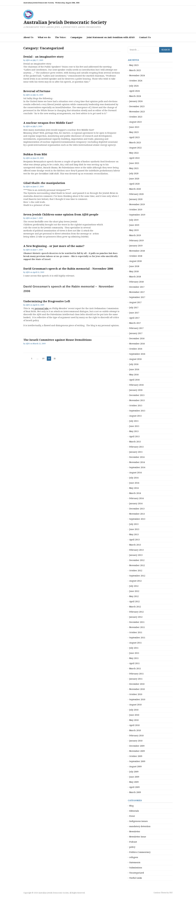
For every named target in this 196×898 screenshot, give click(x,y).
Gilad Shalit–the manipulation (44, 182)
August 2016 (135, 359)
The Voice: (60, 37)
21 (55, 358)
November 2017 (137, 292)
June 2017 (134, 313)
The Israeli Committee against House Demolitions (57, 339)
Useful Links (135, 878)
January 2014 (135, 503)
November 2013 (137, 514)
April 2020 (134, 184)
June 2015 (134, 426)
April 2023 (134, 137)
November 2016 (137, 343)
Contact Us (145, 37)
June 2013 (134, 529)
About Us (28, 37)
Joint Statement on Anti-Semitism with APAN (111, 37)
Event (132, 816)
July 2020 (133, 173)
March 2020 (135, 189)
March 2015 (135, 441)
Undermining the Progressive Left (46, 301)
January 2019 (135, 246)
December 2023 (136, 106)
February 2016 (136, 385)
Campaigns (76, 37)
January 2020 (135, 199)
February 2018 (136, 282)
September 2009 (137, 761)
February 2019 (136, 240)
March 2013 (135, 545)
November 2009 (137, 751)
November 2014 (137, 462)
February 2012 (136, 612)
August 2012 (135, 581)
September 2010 (137, 699)
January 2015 (135, 452)
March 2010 (135, 730)
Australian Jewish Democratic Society (65, 22)
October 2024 (135, 81)
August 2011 (135, 643)
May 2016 (134, 374)
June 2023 (134, 127)
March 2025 (135, 70)
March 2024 (135, 96)
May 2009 (134, 782)
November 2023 (137, 111)
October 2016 (135, 349)
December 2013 (136, 509)
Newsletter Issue (137, 837)
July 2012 (133, 586)
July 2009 (133, 772)
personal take (41, 308)
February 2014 (136, 498)
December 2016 (136, 338)
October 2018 (135, 256)
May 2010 (134, 720)
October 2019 (135, 209)
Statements (134, 862)
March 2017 (135, 323)
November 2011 (137, 627)
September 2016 (137, 354)
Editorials (134, 811)
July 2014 (133, 478)
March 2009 (135, 792)
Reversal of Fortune (36, 91)
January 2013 (135, 555)
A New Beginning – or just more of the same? (53, 246)
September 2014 (137, 467)
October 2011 (135, 632)
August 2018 (135, 261)
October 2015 (135, 405)
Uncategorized (136, 873)
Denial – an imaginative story (43, 56)
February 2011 (136, 674)
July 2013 (133, 524)
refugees (133, 857)
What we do (44, 37)
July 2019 (133, 220)
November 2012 (137, 565)
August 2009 (135, 766)
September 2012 (137, 576)
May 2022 (134, 153)
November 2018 (137, 251)
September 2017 (137, 297)
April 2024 (134, 91)
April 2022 (134, 158)
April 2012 (134, 601)
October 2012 (135, 570)
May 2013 (134, 534)
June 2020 (134, 178)
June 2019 (134, 225)
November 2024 (137, 75)
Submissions (135, 867)
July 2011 (133, 648)
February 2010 (136, 735)
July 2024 (133, 86)
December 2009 (136, 746)
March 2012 (135, 606)
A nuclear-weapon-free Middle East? (48, 122)
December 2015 (136, 395)
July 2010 (133, 710)
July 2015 (133, 421)
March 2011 (135, 668)
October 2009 (135, 756)
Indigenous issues (138, 821)
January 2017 (135, 333)
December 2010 (136, 684)
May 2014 (134, 488)
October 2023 (135, 117)
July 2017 (133, 307)
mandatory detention (140, 826)
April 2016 (134, 380)
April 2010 (134, 725)
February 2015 (136, 447)
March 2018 (135, 276)
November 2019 (137, 204)
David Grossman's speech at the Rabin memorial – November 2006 (68, 268)
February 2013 (136, 550)
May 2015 (134, 431)
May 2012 (134, 596)
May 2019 (134, 230)
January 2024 (135, 101)
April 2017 (134, 318)
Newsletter (134, 831)
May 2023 (134, 132)
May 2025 (134, 65)
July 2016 (133, 364)
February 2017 (136, 328)
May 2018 (134, 271)
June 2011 (134, 653)
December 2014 (136, 457)
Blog (131, 806)
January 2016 (135, 390)
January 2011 (135, 679)
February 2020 (136, 194)
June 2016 (134, 369)
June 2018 (134, 266)
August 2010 (135, 704)
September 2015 (137, 411)
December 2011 (136, 622)
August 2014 (135, 472)
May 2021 (134, 168)
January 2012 (135, 617)
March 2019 (135, 235)
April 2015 (134, 436)
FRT (171, 893)
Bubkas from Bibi (35, 154)
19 (43, 358)
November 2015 (137, 400)
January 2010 (135, 741)
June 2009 (134, 777)
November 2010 (137, 689)
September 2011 (137, 637)
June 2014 (134, 483)
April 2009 (134, 787)
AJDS (28, 60)
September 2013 (137, 519)
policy (132, 847)
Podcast (133, 842)
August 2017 (135, 302)
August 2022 (135, 148)
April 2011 (134, 663)
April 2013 (134, 539)
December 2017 (136, 287)
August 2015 (135, 416)
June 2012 (134, 591)
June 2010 (134, 715)
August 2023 (135, 122)
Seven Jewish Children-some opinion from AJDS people (60, 214)
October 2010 (135, 694)
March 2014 (135, 493)
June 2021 (134, 163)
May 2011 (134, 658)
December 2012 (136, 560)
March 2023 (135, 142)
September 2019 (137, 215)
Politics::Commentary (140, 852)
